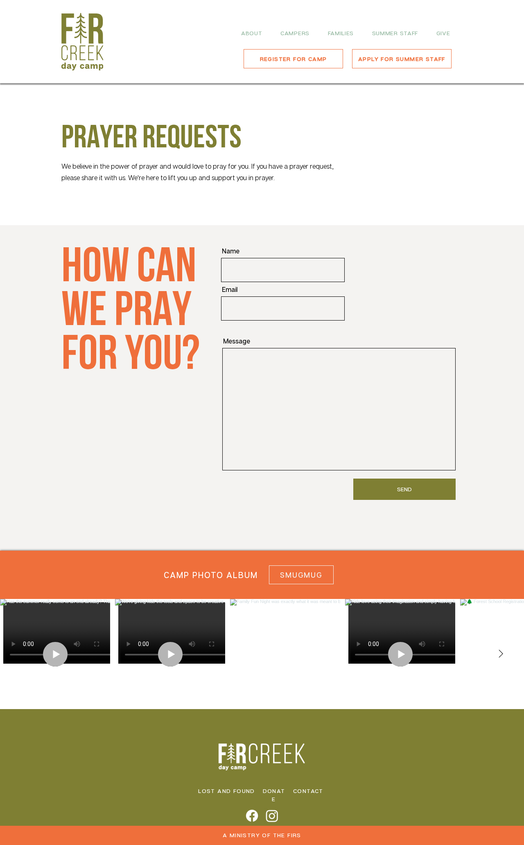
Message (236, 341)
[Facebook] (252, 816)
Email (229, 289)
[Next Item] (500, 654)
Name (230, 251)
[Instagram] (272, 816)
